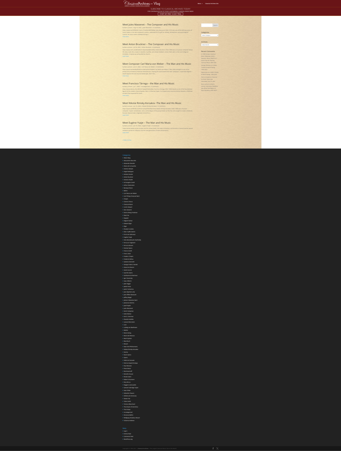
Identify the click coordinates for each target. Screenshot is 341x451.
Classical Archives (143, 448)
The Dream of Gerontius (131, 407)
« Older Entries (127, 140)
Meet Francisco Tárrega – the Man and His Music (148, 83)
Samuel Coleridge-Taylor (131, 387)
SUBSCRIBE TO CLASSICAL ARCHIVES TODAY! (170, 8)
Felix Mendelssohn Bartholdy (132, 240)
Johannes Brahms (129, 303)
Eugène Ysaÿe (146, 126)
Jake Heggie (127, 284)
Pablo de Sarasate (129, 360)
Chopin (126, 199)
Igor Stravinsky (128, 278)
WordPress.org (128, 439)
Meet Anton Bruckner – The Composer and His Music (151, 44)
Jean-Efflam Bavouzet (130, 294)
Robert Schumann (129, 379)
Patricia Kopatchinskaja (131, 363)
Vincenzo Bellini (128, 415)
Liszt (125, 325)
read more (126, 36)
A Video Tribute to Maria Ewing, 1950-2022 (209, 67)
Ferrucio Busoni (128, 245)
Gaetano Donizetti (129, 262)
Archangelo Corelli (129, 182)
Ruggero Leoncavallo (130, 385)
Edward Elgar (128, 223)
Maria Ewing (127, 333)
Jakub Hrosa (127, 286)
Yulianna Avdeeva (129, 420)
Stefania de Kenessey (130, 396)
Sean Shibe (127, 390)
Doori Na (126, 215)
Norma (126, 352)
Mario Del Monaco (129, 335)
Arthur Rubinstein (129, 185)
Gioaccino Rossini (129, 267)
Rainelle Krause (128, 374)
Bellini (126, 191)
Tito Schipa (127, 409)
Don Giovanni (128, 210)
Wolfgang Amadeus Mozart (132, 418)
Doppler (126, 218)
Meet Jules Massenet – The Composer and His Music (150, 24)
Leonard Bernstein (129, 322)
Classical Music (128, 204)
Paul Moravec (128, 366)
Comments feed (128, 436)
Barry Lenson (128, 27)
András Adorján (128, 169)
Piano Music (127, 368)
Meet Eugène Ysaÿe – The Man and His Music (147, 122)
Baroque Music (128, 188)
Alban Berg (127, 158)
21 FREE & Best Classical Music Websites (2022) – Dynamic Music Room (208, 56)
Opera (126, 357)
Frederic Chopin (128, 256)
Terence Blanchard (129, 404)
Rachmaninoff (128, 371)
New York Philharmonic (131, 346)
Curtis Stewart (128, 207)
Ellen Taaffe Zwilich (129, 232)
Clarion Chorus (128, 201)
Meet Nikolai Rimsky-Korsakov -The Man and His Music (152, 103)
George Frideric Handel (131, 264)
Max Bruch (127, 341)
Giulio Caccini (128, 270)
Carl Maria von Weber (148, 67)
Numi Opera (127, 355)
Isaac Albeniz (128, 281)
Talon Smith (127, 401)
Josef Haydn (127, 305)
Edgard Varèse (128, 221)
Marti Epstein (128, 338)
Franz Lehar (127, 253)
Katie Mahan (127, 314)
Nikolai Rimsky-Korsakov (149, 106)
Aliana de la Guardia (130, 166)
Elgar (125, 226)
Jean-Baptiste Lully (129, 292)
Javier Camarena (129, 289)
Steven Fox (127, 398)
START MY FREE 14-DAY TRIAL (170, 14)
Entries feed (127, 434)
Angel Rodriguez (129, 171)
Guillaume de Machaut (130, 275)
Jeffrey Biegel (128, 297)
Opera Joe (204, 72)
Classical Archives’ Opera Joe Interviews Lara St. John (209, 79)
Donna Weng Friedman (130, 212)
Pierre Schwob (205, 77)
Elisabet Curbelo (129, 229)
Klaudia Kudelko (128, 319)
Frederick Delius (128, 259)
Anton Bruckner (146, 47)
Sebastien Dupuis (129, 393)
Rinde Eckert (127, 377)
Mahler (126, 330)
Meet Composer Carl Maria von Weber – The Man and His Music (157, 63)
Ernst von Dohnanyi (129, 234)
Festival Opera (128, 248)
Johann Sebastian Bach (130, 300)
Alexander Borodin (129, 163)
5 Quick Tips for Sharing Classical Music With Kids (209, 60)
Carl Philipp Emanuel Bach (132, 196)
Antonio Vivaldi (128, 180)
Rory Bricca (127, 382)
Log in (125, 431)
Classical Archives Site (211, 3)
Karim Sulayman (129, 311)
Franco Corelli (128, 251)
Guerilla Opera (128, 273)
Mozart (126, 344)
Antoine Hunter (128, 174)
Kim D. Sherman (128, 316)
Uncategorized (145, 86)
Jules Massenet (147, 27)
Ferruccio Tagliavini (129, 242)
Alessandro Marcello (130, 160)
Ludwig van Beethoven (130, 327)
